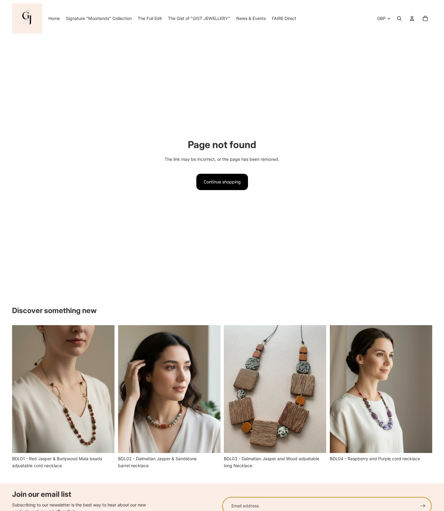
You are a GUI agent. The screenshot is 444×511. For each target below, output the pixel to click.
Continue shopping (222, 181)
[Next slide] (105, 389)
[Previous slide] (21, 389)
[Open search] (399, 18)
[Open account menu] (412, 18)
